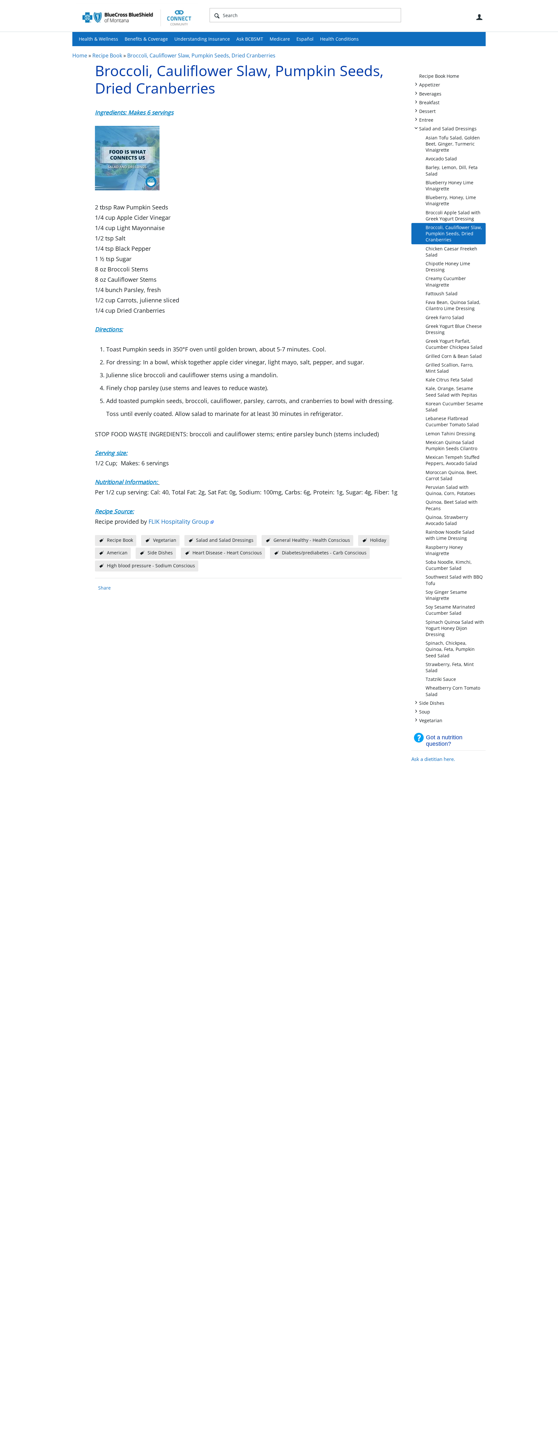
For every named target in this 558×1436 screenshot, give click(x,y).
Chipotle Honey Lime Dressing (448, 266)
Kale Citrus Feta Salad (449, 380)
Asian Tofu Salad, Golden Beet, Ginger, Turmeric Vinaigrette (453, 144)
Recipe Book (107, 55)
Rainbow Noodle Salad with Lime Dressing (450, 535)
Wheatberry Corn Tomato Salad (453, 691)
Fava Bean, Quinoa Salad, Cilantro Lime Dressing (453, 305)
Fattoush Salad (442, 293)
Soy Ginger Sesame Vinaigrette (446, 595)
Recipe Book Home (439, 76)
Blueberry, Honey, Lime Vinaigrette (451, 200)
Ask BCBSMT (249, 39)
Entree (426, 119)
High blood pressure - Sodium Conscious (151, 565)
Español (305, 39)
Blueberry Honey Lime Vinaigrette (449, 185)
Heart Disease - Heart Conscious (227, 553)
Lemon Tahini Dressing (450, 433)
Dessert (427, 110)
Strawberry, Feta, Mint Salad (450, 667)
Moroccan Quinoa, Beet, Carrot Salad (452, 475)
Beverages (430, 93)
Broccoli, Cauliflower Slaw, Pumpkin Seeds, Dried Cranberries (201, 55)
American (117, 553)
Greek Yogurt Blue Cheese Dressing (454, 329)
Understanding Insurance (202, 39)
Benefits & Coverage (146, 39)
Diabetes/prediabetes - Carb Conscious (324, 553)
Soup (424, 711)
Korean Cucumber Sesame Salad (454, 406)
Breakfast (429, 102)
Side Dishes (431, 702)
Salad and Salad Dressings (448, 128)
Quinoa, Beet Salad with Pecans (452, 505)
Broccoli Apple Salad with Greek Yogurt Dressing (453, 215)
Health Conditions (339, 39)
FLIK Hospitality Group (179, 521)
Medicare (280, 39)
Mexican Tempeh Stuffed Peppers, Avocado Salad (453, 460)
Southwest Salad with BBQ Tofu (454, 580)
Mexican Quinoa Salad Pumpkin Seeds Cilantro (451, 445)
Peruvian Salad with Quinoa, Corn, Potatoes (450, 490)
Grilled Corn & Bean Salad (454, 356)
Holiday (378, 540)
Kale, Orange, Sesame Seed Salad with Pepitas (451, 391)
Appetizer (429, 84)
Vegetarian (430, 720)
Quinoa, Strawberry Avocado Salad (447, 520)
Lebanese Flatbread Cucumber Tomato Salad (452, 421)
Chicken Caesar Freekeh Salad (451, 252)
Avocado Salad (441, 159)
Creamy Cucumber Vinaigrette (446, 281)
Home (79, 55)
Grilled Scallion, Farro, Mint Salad (449, 368)
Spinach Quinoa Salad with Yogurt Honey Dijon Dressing (455, 628)
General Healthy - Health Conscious (312, 540)
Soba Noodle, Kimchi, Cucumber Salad (449, 565)
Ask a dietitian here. (433, 759)
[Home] (137, 17)
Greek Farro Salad (445, 317)
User (479, 17)
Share (104, 588)
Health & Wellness (98, 39)
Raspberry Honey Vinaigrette (444, 550)
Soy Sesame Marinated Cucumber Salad (450, 610)
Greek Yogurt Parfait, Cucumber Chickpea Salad (454, 344)
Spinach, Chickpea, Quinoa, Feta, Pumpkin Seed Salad (450, 649)
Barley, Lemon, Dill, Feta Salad (452, 170)
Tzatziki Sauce (441, 679)
